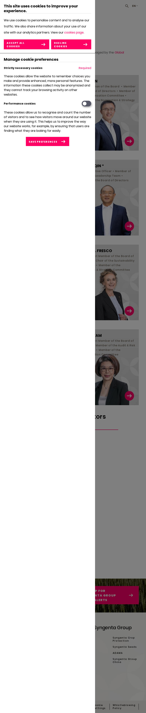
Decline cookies (60, 44)
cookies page (74, 32)
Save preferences (43, 141)
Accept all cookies (16, 44)
